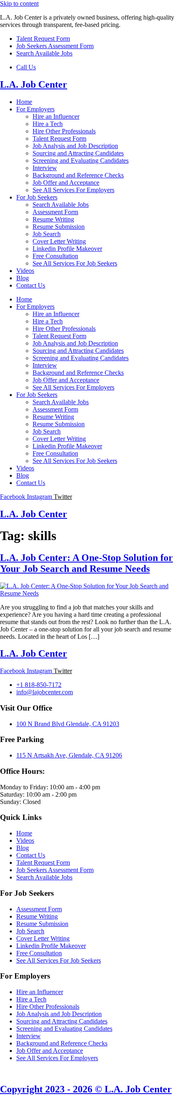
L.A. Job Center (33, 84)
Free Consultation (55, 255)
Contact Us (30, 285)
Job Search (47, 233)
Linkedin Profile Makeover (67, 248)
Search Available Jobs (61, 204)
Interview (45, 167)
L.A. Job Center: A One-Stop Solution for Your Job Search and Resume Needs (86, 563)
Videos (25, 270)
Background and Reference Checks (78, 175)
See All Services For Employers (73, 189)
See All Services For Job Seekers (75, 263)
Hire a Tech (48, 123)
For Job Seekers (36, 197)
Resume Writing (53, 219)
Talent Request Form (59, 138)
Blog (22, 278)
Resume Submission (59, 226)
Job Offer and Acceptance (66, 182)
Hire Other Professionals (64, 131)
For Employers (35, 109)
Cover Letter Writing (59, 241)
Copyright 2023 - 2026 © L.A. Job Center (86, 1089)
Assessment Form (55, 211)
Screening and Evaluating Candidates (81, 160)
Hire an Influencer (56, 116)
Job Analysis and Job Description (75, 145)
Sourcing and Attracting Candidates (78, 153)
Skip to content (19, 3)
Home (24, 101)
